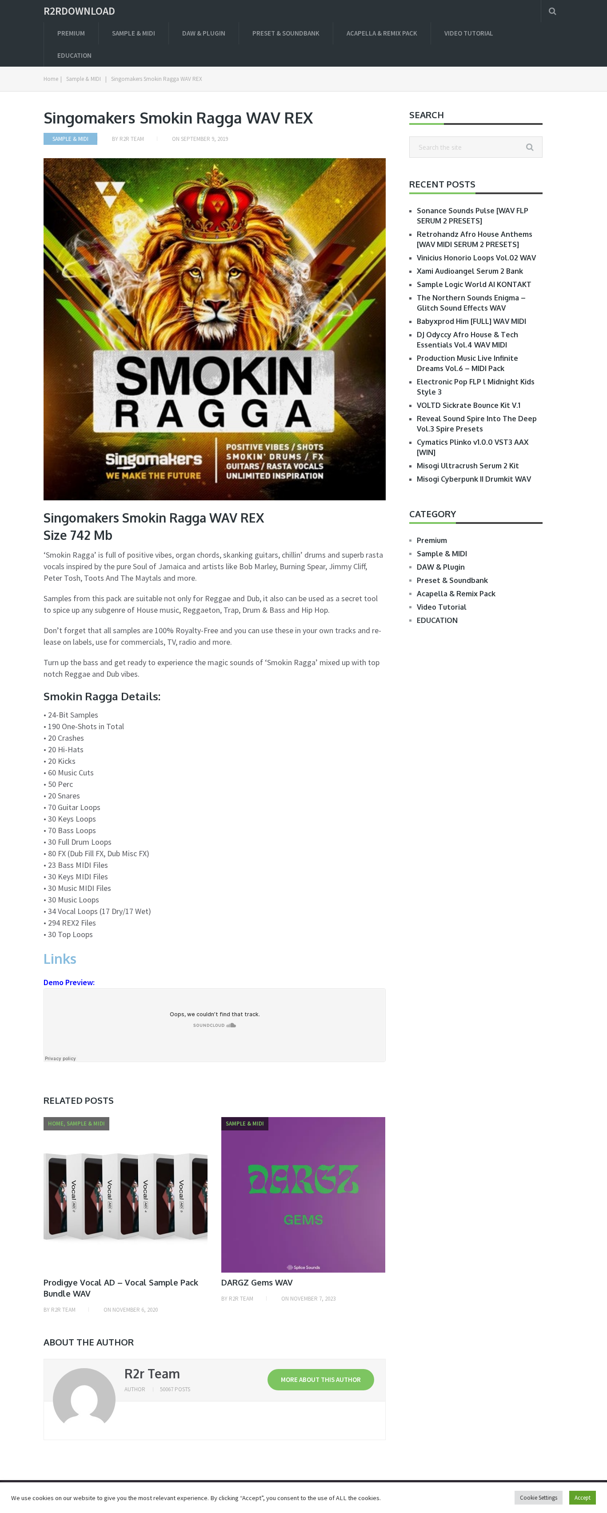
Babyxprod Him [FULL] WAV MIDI (471, 321)
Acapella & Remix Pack (382, 33)
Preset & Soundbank (285, 33)
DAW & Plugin (203, 33)
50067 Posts (175, 1389)
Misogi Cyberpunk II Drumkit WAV (474, 479)
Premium (71, 33)
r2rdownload (79, 11)
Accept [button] (583, 1497)
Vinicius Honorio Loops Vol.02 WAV (476, 257)
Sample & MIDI (133, 33)
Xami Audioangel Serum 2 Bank (470, 271)
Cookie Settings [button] (538, 1497)
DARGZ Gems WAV (257, 1282)
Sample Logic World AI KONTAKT (474, 284)
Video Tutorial (468, 33)
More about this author (321, 1379)
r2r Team (132, 139)
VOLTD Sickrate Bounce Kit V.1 (468, 405)
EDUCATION (74, 55)
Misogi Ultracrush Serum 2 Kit (468, 465)
